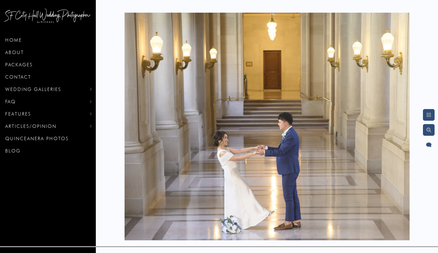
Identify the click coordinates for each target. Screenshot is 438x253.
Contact (18, 77)
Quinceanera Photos (37, 138)
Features (18, 114)
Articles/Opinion (30, 126)
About (14, 52)
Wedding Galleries (33, 89)
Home (13, 40)
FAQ (10, 101)
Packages (19, 64)
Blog (13, 151)
